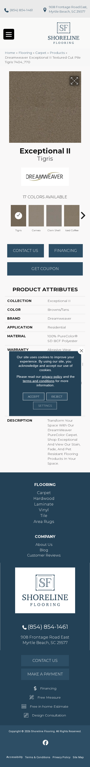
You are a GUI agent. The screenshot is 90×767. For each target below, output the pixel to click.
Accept (33, 396)
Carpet (40, 53)
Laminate (44, 504)
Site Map (78, 757)
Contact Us (25, 250)
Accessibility (14, 757)
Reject (56, 396)
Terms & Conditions (37, 757)
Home (10, 53)
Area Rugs (44, 521)
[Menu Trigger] (8, 34)
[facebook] (45, 743)
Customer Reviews (43, 555)
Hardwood (43, 498)
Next (82, 213)
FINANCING (65, 250)
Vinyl (44, 510)
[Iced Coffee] (72, 216)
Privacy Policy (61, 757)
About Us (44, 544)
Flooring (25, 53)
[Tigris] (18, 216)
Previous (7, 213)
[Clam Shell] (54, 216)
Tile (43, 515)
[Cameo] (36, 216)
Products (57, 53)
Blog (44, 550)
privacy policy (52, 376)
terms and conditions (38, 381)
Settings (45, 405)
